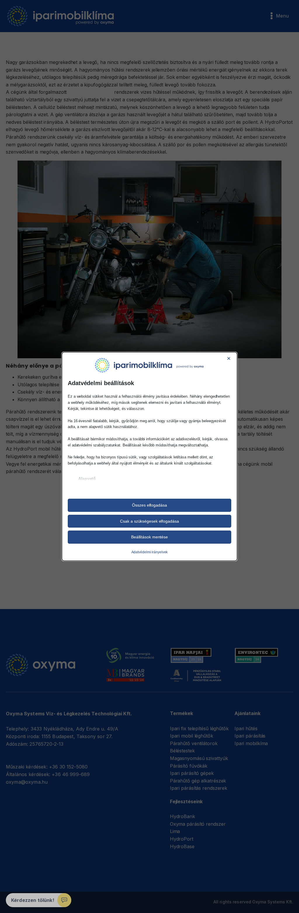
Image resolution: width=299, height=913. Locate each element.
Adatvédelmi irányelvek (149, 552)
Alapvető (87, 478)
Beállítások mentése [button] (149, 537)
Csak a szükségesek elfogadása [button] (149, 521)
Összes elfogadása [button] (149, 505)
